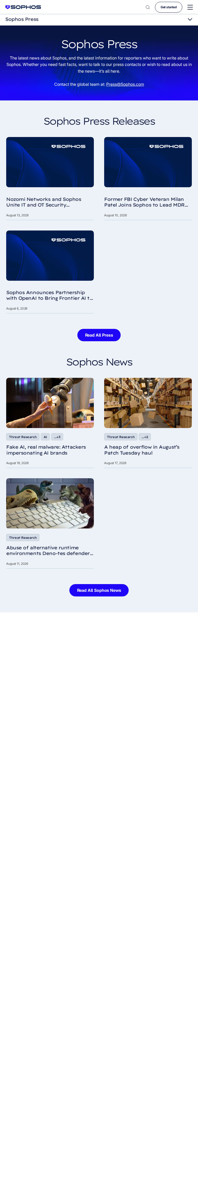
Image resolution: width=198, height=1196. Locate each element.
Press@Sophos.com (125, 84)
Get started (169, 7)
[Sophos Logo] (23, 7)
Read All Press (99, 335)
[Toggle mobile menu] (190, 7)
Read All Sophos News (99, 590)
